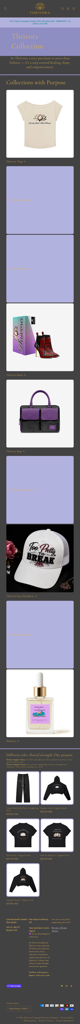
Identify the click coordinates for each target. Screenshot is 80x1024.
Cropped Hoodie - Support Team (20, 900)
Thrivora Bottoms (19, 200)
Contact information (65, 1020)
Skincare (11, 741)
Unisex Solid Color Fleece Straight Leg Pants (22, 809)
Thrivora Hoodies (18, 634)
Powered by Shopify (49, 1017)
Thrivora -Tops (14, 161)
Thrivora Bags (14, 451)
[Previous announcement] (4, 22)
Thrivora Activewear (20, 489)
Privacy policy (67, 1017)
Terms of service (46, 1020)
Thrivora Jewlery (18, 268)
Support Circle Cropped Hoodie (53, 808)
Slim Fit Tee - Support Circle (18, 855)
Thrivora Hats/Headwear (20, 596)
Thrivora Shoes (14, 375)
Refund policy (30, 1020)
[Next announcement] (76, 22)
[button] (5, 8)
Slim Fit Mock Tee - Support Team (54, 855)
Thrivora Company (32, 1017)
